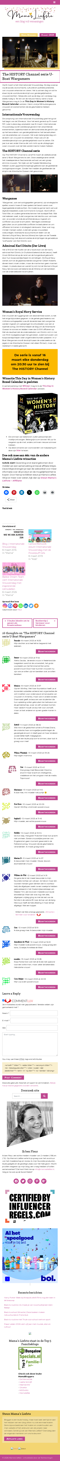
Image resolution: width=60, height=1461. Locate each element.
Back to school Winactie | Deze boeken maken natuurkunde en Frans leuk (24, 1313)
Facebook (4, 2)
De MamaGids (26, 1379)
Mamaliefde (25, 1393)
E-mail (6, 1020)
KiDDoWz (24, 1390)
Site (4, 1028)
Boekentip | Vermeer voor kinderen (43, 623)
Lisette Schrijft (26, 1382)
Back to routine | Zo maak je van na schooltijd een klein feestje (28, 1306)
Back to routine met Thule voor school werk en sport (27, 1319)
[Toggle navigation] (54, 2)
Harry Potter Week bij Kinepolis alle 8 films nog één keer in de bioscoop (29, 1298)
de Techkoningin (45, 1458)
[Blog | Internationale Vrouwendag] (13, 535)
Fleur (20, 610)
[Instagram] (5, 606)
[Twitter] (31, 606)
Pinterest (8, 2)
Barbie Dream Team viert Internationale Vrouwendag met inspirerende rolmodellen (13, 583)
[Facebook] (10, 606)
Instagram (11, 2)
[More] (36, 606)
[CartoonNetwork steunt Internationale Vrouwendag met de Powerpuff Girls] (40, 535)
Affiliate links (14, 1438)
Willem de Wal (20, 875)
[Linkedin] (26, 606)
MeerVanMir (25, 1385)
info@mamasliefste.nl (44, 1169)
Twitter (15, 2)
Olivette (23, 1387)
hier (19, 450)
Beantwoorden (46, 651)
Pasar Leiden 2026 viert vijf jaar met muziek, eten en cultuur (27, 1325)
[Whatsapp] (20, 606)
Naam (5, 1013)
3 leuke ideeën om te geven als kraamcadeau (18, 623)
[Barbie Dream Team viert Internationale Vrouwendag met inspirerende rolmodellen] (13, 569)
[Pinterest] (15, 606)
